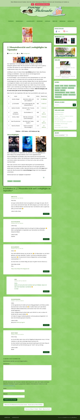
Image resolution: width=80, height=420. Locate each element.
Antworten (46, 213)
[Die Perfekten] (32, 59)
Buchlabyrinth (15, 247)
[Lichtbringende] (36, 59)
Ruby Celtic (14, 196)
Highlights (10, 181)
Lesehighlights (30, 21)
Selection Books (15, 221)
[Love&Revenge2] (27, 59)
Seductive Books (59, 120)
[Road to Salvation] (15, 59)
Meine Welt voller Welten (61, 127)
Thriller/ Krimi (58, 97)
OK (32, 4)
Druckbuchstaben (59, 112)
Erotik (61, 85)
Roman (67, 92)
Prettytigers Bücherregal (61, 123)
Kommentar (6, 363)
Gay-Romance (72, 85)
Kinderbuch (64, 88)
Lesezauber (58, 125)
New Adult (63, 90)
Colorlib (64, 417)
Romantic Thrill (58, 94)
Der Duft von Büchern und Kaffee (63, 121)
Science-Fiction (72, 94)
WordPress (74, 417)
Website (5, 394)
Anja (19, 53)
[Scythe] (19, 59)
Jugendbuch (57, 88)
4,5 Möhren (44, 113)
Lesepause (47, 21)
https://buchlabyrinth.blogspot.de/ (20, 268)
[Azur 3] (23, 59)
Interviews (40, 21)
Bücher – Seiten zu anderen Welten (64, 116)
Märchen (57, 90)
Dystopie (57, 85)
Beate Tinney (14, 333)
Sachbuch (65, 94)
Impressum (62, 21)
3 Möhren (43, 103)
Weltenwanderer (59, 114)
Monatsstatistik (17, 181)
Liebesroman (71, 88)
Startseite (11, 21)
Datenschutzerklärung (42, 4)
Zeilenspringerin (15, 299)
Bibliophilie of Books (60, 118)
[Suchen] (74, 105)
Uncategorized (26, 53)
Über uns (54, 21)
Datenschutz (71, 21)
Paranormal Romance (60, 92)
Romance (73, 92)
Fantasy (66, 85)
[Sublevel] (40, 59)
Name (4, 388)
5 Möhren (43, 108)
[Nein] (78, 3)
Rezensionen (19, 21)
